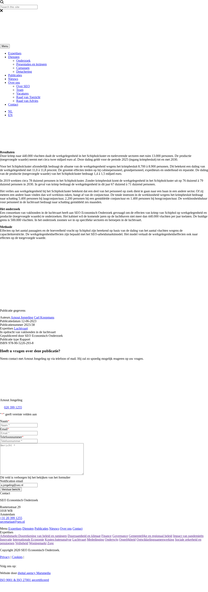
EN (10, 115)
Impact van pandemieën (188, 536)
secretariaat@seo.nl (12, 521)
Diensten (14, 57)
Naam (4, 421)
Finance (106, 536)
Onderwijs (111, 539)
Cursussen (22, 68)
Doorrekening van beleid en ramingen (42, 536)
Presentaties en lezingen (31, 64)
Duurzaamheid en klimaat (84, 536)
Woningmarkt (38, 543)
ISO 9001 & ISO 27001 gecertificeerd (24, 580)
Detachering (24, 71)
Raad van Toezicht (28, 97)
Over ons (14, 82)
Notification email (11, 481)
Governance (120, 536)
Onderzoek (23, 60)
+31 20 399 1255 (11, 518)
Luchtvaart (21, 328)
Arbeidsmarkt (9, 536)
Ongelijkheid (127, 539)
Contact (13, 104)
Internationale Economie (28, 539)
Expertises (14, 53)
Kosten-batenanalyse (58, 539)
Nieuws (13, 79)
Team (19, 90)
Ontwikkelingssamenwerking (155, 539)
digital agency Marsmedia (34, 573)
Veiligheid (21, 543)
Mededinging (95, 539)
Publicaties (15, 75)
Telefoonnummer (12, 437)
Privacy (5, 557)
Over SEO (23, 86)
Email (4, 429)
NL (10, 111)
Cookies (17, 557)
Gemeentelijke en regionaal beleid (150, 536)
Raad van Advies (27, 101)
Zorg (50, 543)
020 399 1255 (13, 407)
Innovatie (6, 539)
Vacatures (22, 93)
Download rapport (72, 292)
